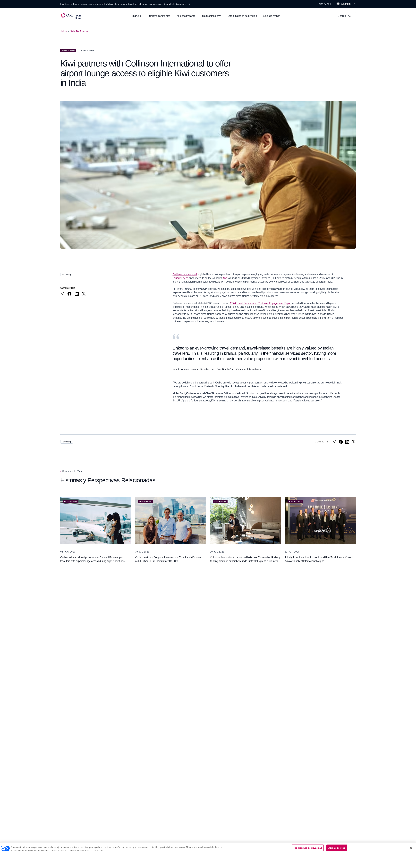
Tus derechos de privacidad (307, 848)
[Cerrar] (410, 848)
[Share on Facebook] (69, 294)
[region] (208, 848)
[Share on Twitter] (84, 294)
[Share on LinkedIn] (77, 294)
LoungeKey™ (180, 278)
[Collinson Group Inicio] (70, 16)
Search (342, 16)
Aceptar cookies (336, 848)
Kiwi (224, 278)
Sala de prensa (79, 31)
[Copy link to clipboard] (62, 294)
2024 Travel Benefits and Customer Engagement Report (260, 303)
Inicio (64, 31)
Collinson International (185, 274)
